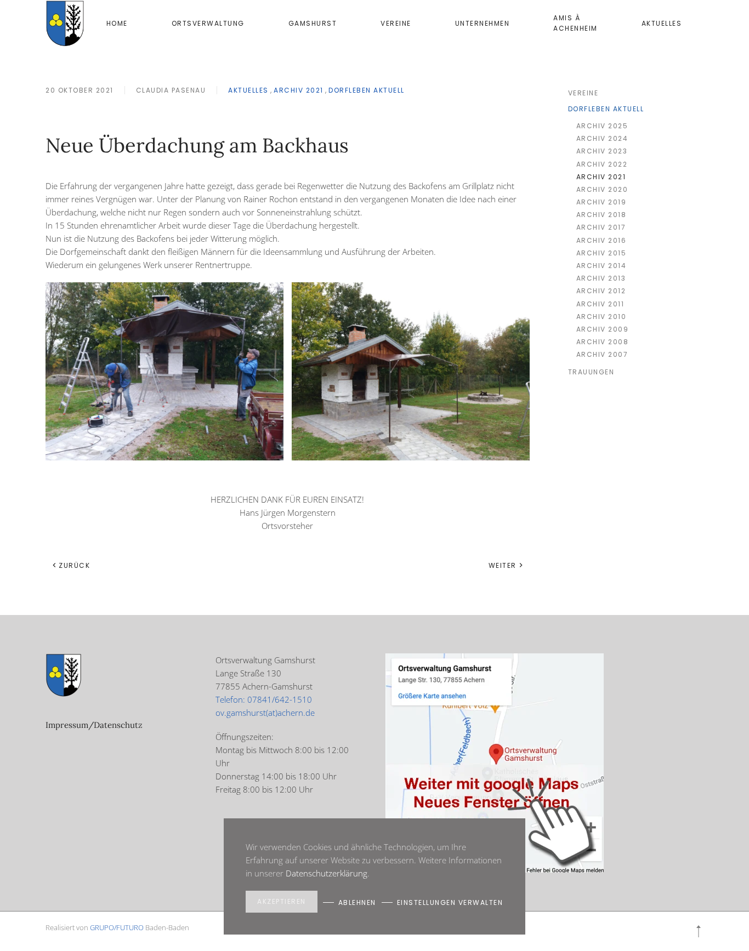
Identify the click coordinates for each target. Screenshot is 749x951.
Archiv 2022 (602, 164)
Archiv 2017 (601, 227)
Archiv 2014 (601, 265)
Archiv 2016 (601, 240)
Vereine (396, 23)
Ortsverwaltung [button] (208, 23)
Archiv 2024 (602, 138)
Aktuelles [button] (662, 23)
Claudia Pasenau (171, 90)
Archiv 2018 (601, 214)
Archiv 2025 (602, 125)
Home (117, 23)
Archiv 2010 (601, 316)
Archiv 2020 (602, 189)
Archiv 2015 (601, 253)
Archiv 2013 (601, 278)
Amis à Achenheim (575, 23)
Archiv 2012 (601, 290)
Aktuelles (248, 90)
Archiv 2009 (602, 329)
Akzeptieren (281, 901)
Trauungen (591, 372)
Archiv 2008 (602, 341)
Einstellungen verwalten (450, 902)
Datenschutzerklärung (326, 873)
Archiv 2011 (600, 304)
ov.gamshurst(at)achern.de (265, 712)
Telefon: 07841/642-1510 (263, 699)
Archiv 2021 (299, 90)
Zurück (74, 565)
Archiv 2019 (601, 202)
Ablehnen (357, 902)
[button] (698, 931)
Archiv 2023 (602, 151)
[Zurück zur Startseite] (65, 23)
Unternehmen (482, 23)
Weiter (503, 565)
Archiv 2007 (602, 354)
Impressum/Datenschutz (94, 725)
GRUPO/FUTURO (117, 927)
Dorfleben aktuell (366, 90)
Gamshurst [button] (312, 23)
